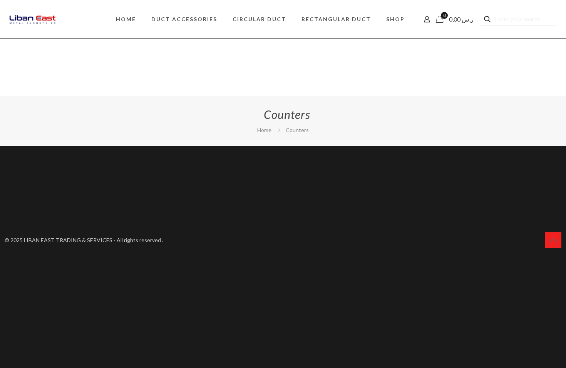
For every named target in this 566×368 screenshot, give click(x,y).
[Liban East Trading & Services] (33, 19)
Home (264, 130)
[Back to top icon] (553, 240)
